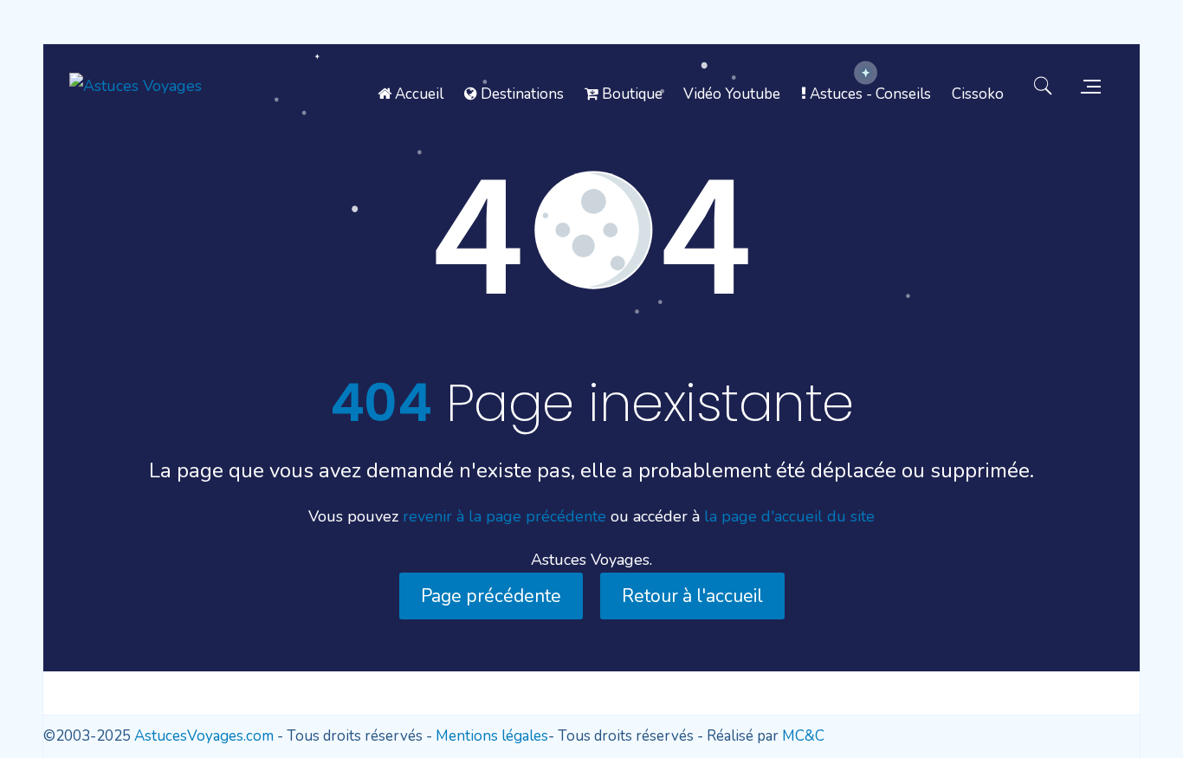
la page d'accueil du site (789, 516)
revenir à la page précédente (504, 516)
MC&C (803, 736)
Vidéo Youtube (731, 94)
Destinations (520, 94)
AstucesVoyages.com (204, 736)
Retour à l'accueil (692, 596)
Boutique (630, 94)
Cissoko (978, 94)
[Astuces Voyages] (135, 86)
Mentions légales (492, 736)
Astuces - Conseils (868, 94)
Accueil (417, 94)
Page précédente (491, 596)
